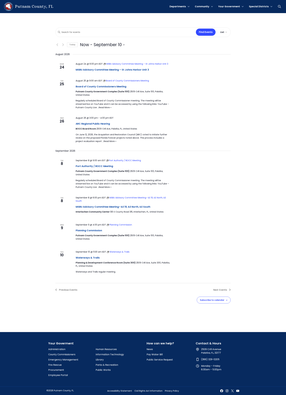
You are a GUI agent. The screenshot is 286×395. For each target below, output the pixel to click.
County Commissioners (61, 354)
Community (202, 6)
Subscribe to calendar (212, 300)
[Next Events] (63, 45)
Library (100, 359)
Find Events (206, 32)
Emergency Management (63, 359)
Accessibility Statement (119, 390)
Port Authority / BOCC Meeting (94, 166)
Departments (178, 6)
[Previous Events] (57, 45)
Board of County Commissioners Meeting (101, 86)
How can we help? (160, 343)
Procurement (56, 370)
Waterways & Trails (88, 257)
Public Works (103, 370)
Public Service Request (160, 359)
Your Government (229, 6)
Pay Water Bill (155, 354)
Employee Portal (58, 375)
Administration (56, 349)
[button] (279, 6)
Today (72, 44)
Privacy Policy (172, 390)
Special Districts (259, 6)
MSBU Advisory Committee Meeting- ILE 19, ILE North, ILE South (113, 207)
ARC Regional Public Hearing (93, 123)
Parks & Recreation (107, 365)
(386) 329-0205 (210, 359)
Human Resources (106, 349)
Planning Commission (89, 230)
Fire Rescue (55, 365)
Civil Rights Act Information (148, 390)
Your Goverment (61, 343)
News (150, 349)
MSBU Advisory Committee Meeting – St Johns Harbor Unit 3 (112, 69)
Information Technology (110, 354)
